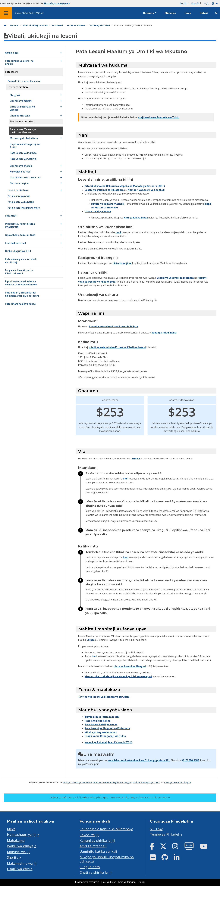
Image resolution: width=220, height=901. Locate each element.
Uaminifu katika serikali (98, 851)
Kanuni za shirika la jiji (97, 840)
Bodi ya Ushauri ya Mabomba (77, 782)
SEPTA (155, 829)
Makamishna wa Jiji (22, 863)
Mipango (170, 13)
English (183, 3)
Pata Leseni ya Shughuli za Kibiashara (107, 728)
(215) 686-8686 (190, 760)
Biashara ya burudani (99, 25)
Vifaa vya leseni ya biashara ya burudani (105, 696)
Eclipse (136, 458)
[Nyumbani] (5, 25)
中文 (206, 3)
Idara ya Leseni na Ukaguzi (130, 666)
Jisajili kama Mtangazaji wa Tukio (105, 736)
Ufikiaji (141, 882)
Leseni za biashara (76, 25)
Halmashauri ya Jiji (21, 834)
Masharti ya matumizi (87, 882)
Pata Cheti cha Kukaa (97, 720)
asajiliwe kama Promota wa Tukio (158, 117)
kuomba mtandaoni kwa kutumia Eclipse (113, 326)
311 (168, 760)
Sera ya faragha (127, 882)
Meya (11, 829)
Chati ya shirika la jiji (96, 872)
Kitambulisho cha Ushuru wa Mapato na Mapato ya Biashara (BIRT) (125, 186)
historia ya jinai (122, 263)
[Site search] (216, 13)
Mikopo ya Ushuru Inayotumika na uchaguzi (107, 859)
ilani (118, 232)
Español (196, 3)
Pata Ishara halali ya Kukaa (101, 724)
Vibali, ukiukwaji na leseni (35, 25)
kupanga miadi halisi (164, 332)
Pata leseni (57, 25)
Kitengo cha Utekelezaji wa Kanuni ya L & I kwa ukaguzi (118, 676)
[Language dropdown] (215, 3)
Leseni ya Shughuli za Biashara (175, 277)
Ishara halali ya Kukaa (98, 211)
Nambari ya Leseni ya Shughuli (146, 190)
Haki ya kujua (108, 882)
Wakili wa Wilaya (20, 846)
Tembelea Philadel (164, 834)
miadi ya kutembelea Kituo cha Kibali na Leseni (117, 347)
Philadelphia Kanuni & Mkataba (105, 829)
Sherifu (12, 857)
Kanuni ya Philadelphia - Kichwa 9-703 (107, 742)
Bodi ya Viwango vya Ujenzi (146, 782)
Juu (213, 854)
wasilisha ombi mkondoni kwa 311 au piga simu (137, 760)
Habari (204, 13)
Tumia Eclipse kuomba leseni (102, 716)
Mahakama (16, 840)
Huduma (148, 13)
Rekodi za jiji (89, 835)
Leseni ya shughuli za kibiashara (104, 190)
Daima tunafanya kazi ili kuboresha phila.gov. (110, 797)
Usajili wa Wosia (19, 869)
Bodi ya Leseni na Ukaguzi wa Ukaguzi (112, 782)
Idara (188, 13)
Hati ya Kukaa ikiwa (136, 217)
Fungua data (90, 866)
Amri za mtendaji (93, 846)
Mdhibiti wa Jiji (18, 851)
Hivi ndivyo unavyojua (56, 3)
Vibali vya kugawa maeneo (101, 732)
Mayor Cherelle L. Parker (29, 13)
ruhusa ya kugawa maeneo (107, 203)
